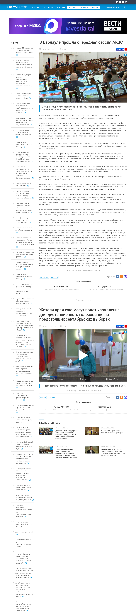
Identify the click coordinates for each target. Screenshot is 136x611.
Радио (50, 7)
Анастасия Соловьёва (55, 100)
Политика (83, 100)
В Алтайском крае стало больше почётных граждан (112, 432)
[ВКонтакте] (117, 2)
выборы (43, 397)
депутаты (54, 277)
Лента (14, 42)
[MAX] (126, 2)
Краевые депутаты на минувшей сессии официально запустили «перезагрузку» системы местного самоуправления (66, 453)
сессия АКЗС (44, 277)
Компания (61, 7)
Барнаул (114, 100)
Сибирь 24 (84, 7)
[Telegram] (123, 2)
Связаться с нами (113, 7)
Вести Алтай (113, 379)
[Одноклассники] (120, 2)
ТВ (43, 7)
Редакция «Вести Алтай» (55, 379)
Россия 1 (72, 7)
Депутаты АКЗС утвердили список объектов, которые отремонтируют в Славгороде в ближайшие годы (113, 452)
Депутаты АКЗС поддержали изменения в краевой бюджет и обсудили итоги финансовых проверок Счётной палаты (66, 435)
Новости (35, 7)
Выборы (95, 7)
